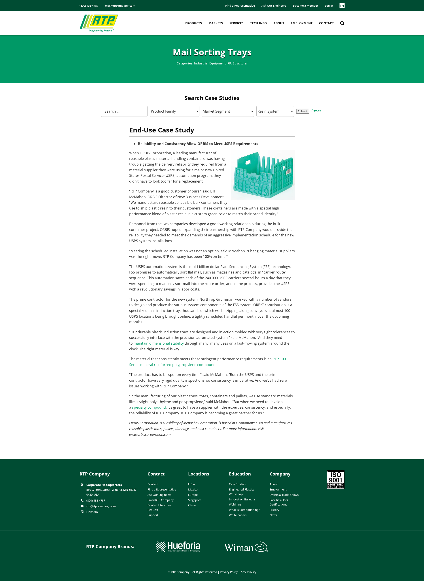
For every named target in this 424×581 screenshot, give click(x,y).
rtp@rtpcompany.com (101, 506)
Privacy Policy (229, 572)
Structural (240, 63)
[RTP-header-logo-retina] (99, 16)
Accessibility (248, 572)
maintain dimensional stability (159, 343)
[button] (342, 23)
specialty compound (149, 407)
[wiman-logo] (246, 543)
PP (229, 63)
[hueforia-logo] (178, 543)
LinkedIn (92, 512)
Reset (316, 110)
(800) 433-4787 (95, 500)
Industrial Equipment (210, 63)
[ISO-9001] (335, 472)
